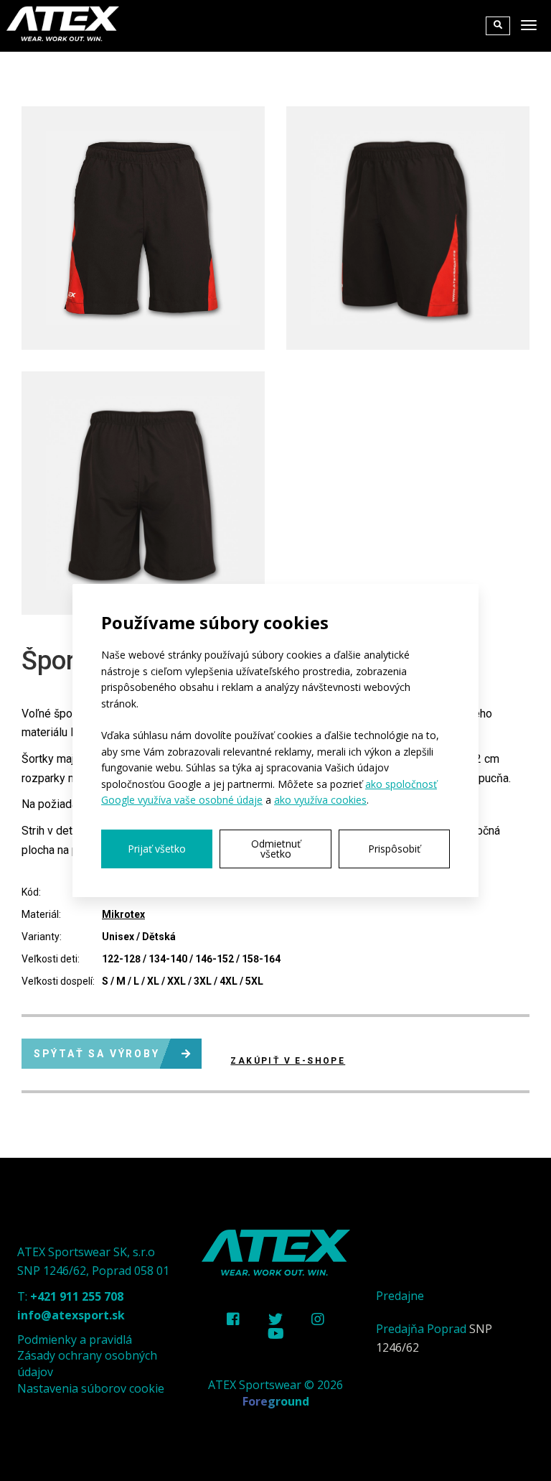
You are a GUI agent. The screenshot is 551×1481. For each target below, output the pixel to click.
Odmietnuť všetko (276, 848)
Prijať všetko (157, 848)
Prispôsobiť (394, 848)
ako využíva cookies (320, 800)
